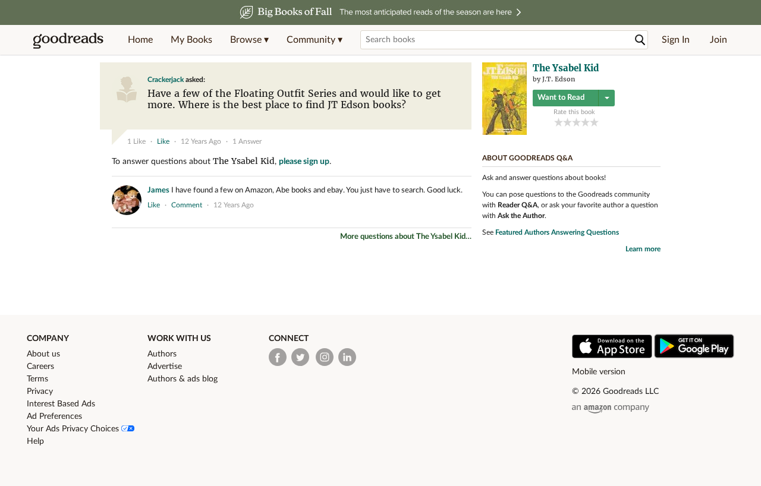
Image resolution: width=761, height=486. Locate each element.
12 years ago (201, 141)
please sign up (304, 161)
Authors (162, 354)
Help (35, 441)
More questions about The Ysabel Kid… (405, 237)
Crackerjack (165, 79)
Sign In (676, 40)
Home (140, 40)
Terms (37, 379)
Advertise (164, 366)
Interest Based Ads (61, 404)
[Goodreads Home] (68, 40)
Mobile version (598, 372)
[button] (249, 40)
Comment (186, 205)
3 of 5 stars (576, 122)
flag (460, 121)
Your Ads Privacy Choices (74, 429)
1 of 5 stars (558, 122)
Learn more (643, 249)
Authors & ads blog (182, 379)
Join (718, 40)
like (163, 141)
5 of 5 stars (594, 122)
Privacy (40, 391)
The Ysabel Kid (244, 161)
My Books (191, 40)
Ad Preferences (54, 416)
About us (43, 354)
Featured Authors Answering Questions (557, 232)
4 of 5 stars (585, 122)
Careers (40, 366)
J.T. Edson (558, 79)
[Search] (640, 40)
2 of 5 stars (567, 122)
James (158, 190)
